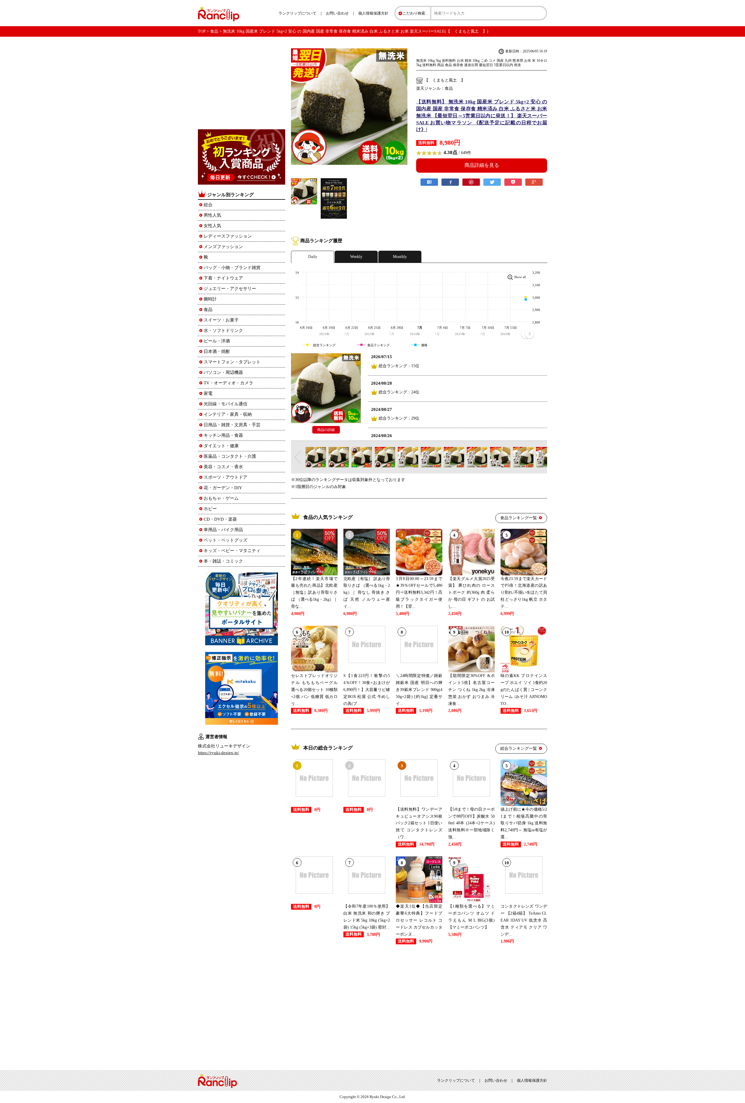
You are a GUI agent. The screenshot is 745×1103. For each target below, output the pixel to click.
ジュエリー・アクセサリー (230, 288)
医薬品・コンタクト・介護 (230, 456)
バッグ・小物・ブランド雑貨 (232, 267)
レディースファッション (228, 236)
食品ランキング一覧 (518, 518)
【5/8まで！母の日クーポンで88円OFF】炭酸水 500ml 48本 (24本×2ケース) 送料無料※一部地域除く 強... (471, 823)
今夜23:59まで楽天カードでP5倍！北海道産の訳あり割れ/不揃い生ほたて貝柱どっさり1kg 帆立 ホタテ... (524, 593)
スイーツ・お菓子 (221, 320)
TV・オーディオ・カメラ (228, 383)
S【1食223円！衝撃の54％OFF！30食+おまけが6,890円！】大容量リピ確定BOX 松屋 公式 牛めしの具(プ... (366, 690)
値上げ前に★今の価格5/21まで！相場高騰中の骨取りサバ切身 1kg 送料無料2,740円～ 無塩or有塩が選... (524, 823)
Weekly (356, 256)
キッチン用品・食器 (223, 435)
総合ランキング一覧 (518, 748)
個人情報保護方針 (373, 13)
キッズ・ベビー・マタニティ (232, 550)
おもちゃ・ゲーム (221, 498)
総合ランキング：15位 (399, 366)
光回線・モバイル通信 (225, 404)
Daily (312, 256)
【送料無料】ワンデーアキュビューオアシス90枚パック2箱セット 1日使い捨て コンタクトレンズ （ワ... (419, 823)
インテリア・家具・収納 (228, 414)
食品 (214, 31)
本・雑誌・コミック (223, 561)
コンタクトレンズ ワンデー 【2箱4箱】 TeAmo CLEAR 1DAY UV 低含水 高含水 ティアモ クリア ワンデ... (524, 920)
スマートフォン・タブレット (232, 362)
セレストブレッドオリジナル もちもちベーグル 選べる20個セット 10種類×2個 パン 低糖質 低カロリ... (314, 690)
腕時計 (210, 299)
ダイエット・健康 (221, 445)
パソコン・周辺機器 (223, 372)
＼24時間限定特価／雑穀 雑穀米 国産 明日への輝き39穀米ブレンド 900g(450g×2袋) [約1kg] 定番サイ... (419, 690)
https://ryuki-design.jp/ (218, 752)
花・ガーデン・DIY (223, 487)
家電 (208, 393)
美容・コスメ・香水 (223, 466)
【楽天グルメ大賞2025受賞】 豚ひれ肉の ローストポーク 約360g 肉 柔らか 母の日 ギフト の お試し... (471, 593)
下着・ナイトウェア (223, 278)
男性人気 (212, 215)
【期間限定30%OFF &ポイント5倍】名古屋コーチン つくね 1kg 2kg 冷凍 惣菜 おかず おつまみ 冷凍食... (471, 690)
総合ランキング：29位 (399, 418)
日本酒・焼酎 (217, 351)
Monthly (400, 256)
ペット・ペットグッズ (225, 540)
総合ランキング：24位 (399, 392)
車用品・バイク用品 (223, 529)
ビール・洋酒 (217, 341)
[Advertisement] (419, 1006)
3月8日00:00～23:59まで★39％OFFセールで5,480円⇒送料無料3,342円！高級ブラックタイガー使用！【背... (419, 593)
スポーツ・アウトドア (225, 477)
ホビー (210, 508)
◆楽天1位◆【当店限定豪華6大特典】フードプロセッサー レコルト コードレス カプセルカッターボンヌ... (419, 920)
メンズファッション (223, 246)
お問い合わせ (337, 13)
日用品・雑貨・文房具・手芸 (232, 425)
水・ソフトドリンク (223, 330)
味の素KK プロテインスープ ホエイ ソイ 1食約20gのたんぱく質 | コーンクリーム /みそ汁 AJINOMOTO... (524, 690)
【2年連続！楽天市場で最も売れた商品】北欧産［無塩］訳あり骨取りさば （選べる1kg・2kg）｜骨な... (314, 593)
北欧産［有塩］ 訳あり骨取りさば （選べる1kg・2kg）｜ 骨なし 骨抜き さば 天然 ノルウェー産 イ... (366, 593)
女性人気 (212, 225)
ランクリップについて (297, 13)
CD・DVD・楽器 (220, 519)
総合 (208, 204)
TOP (201, 31)
